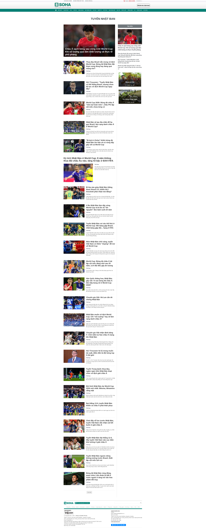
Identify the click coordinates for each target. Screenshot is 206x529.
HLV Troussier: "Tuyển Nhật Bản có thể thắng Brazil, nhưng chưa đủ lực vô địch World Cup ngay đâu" (99, 85)
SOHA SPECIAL (89, 0)
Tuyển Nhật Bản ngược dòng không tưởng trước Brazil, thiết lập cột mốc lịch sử (99, 458)
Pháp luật (124, 10)
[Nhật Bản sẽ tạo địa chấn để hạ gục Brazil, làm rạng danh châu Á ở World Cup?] (74, 127)
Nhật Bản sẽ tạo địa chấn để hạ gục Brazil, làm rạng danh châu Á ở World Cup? (100, 124)
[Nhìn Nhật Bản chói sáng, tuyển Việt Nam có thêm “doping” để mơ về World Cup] (74, 247)
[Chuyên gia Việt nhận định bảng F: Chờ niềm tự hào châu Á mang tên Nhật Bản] (74, 338)
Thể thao (105, 10)
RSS (139, 507)
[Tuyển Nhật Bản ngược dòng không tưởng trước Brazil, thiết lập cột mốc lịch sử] (74, 461)
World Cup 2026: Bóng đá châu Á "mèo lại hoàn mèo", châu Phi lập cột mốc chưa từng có (100, 105)
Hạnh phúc (66, 10)
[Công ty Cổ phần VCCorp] (83, 512)
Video (132, 507)
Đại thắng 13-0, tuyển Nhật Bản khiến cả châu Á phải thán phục (99, 404)
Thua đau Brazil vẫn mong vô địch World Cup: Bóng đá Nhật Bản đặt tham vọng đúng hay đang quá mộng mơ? (100, 65)
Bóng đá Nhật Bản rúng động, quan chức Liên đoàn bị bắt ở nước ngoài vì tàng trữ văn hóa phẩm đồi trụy (99, 476)
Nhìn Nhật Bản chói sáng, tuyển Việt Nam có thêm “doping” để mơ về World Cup (100, 244)
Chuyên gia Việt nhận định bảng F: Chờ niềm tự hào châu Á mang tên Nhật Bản (100, 335)
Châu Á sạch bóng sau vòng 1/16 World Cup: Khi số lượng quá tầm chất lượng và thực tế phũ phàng (89, 52)
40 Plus (94, 10)
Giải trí (118, 10)
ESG (71, 10)
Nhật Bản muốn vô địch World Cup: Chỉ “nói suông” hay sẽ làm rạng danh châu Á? (100, 316)
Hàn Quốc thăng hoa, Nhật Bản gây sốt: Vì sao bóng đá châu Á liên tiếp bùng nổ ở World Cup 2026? (99, 281)
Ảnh (135, 507)
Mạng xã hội (129, 82)
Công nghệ (139, 10)
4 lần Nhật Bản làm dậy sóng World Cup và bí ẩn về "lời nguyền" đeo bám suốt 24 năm (99, 207)
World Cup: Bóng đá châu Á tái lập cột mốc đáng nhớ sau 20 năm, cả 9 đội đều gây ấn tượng (99, 263)
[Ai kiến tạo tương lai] (143, 5)
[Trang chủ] (63, 5)
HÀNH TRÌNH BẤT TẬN (79, 0)
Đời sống (145, 10)
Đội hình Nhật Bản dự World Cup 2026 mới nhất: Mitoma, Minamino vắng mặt (100, 388)
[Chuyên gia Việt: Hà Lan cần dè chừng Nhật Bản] (74, 302)
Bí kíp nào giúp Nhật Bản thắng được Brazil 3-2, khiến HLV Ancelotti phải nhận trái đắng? (99, 189)
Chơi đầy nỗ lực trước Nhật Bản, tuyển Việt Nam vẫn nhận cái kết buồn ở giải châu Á (100, 423)
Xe (134, 10)
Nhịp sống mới (112, 10)
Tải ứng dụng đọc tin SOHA (83, 503)
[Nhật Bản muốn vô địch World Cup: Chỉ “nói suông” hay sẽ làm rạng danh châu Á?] (74, 320)
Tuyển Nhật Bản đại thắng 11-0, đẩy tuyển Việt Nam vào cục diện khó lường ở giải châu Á (100, 440)
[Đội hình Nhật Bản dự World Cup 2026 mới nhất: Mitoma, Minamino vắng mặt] (74, 391)
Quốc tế (99, 10)
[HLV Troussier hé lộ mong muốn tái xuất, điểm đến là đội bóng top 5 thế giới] (74, 356)
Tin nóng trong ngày (129, 99)
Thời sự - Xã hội (75, 507)
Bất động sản (88, 10)
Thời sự (75, 10)
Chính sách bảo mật (115, 521)
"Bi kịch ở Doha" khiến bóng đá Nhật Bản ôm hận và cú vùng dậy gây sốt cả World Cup (100, 142)
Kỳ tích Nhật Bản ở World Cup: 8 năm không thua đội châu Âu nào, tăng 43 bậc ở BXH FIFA (88, 159)
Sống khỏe (130, 10)
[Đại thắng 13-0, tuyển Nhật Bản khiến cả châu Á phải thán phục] (74, 408)
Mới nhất (60, 10)
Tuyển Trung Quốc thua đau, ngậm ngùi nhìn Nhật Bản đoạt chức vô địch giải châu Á (99, 371)
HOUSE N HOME (68, 0)
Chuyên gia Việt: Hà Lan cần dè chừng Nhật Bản (99, 298)
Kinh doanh (81, 10)
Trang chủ (68, 507)
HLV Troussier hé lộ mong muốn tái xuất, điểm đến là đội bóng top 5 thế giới (100, 353)
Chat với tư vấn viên (119, 525)
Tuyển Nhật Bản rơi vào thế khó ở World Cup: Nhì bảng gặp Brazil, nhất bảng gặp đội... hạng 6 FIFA (100, 226)
